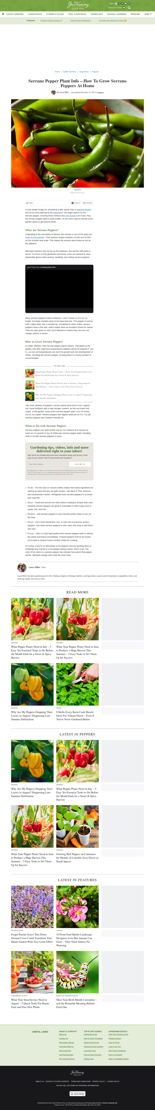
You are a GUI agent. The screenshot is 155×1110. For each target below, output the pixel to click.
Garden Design (35, 14)
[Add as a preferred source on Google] (77, 1093)
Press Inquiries (65, 1051)
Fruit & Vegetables (77, 14)
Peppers (95, 72)
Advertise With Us (66, 1047)
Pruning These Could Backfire (80, 20)
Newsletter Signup (66, 1043)
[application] (59, 289)
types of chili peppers (34, 237)
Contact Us (63, 1038)
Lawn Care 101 (115, 1047)
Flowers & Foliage (55, 14)
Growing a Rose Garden (93, 1047)
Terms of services (52, 470)
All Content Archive (67, 1059)
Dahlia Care (89, 1059)
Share (31, 203)
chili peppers (71, 216)
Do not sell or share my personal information (77, 1085)
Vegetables (84, 72)
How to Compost (115, 1055)
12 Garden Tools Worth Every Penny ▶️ (112, 20)
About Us (63, 1034)
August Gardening (15, 14)
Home (57, 72)
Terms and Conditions (81, 1081)
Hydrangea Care (90, 1034)
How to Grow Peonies (92, 1055)
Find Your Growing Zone (118, 1034)
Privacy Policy (98, 1081)
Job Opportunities (66, 1055)
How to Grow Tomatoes (93, 1038)
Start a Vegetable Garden (119, 1059)
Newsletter (89, 203)
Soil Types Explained (117, 1051)
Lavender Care (90, 1051)
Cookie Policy (113, 1081)
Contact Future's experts (57, 1081)
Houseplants (97, 14)
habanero (57, 213)
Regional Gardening (116, 14)
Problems (135, 14)
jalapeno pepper (83, 209)
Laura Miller (64, 92)
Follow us (77, 203)
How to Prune (114, 1043)
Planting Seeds (115, 1038)
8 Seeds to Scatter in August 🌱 (51, 20)
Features (100, 92)
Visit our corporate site (109, 1103)
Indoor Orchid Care (91, 1043)
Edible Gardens (69, 72)
